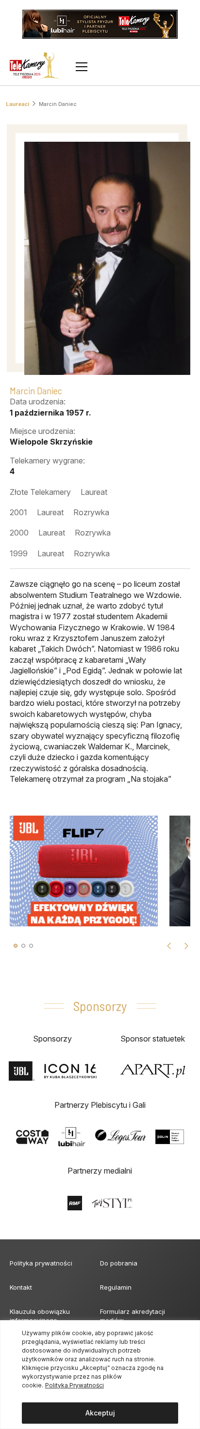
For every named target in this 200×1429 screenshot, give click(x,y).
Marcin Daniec (58, 104)
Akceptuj (100, 1413)
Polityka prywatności (41, 1263)
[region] (100, 1374)
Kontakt (21, 1287)
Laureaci (17, 104)
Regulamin (116, 1287)
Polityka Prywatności (74, 1385)
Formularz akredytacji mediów (132, 1316)
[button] (15, 946)
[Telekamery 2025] (35, 66)
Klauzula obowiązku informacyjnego (40, 1316)
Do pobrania (118, 1263)
